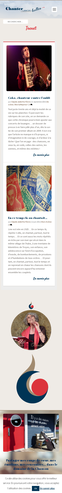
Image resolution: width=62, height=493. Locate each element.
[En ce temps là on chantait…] (29, 188)
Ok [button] (35, 488)
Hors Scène (46, 222)
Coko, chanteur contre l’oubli (29, 98)
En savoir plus (41, 155)
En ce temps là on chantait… (27, 218)
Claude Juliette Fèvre (20, 102)
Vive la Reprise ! (21, 104)
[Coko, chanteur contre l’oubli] (29, 68)
